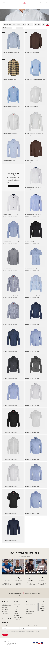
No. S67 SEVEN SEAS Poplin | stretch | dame (11, 52)
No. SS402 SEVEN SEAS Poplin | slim (9, 458)
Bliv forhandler (5, 615)
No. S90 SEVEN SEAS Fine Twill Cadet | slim (11, 295)
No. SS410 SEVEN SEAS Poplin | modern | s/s (33, 431)
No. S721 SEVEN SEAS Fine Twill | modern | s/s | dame (35, 268)
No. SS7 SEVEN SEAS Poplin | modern (9, 431)
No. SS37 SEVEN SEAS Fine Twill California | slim (34, 349)
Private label (28, 606)
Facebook (42, 606)
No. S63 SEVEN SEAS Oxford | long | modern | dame (35, 79)
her (31, 595)
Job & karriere (17, 615)
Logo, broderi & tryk (30, 604)
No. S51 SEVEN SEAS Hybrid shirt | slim (10, 160)
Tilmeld (5, 634)
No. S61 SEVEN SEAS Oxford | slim (31, 106)
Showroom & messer (18, 617)
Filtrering (6, 27)
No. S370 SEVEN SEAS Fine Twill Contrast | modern (34, 214)
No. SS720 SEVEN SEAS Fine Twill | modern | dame (12, 404)
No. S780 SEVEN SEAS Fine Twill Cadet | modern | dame (35, 295)
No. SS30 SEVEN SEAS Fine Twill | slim (32, 485)
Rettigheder (4, 611)
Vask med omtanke (30, 615)
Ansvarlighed (16, 606)
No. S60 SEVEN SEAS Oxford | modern (10, 133)
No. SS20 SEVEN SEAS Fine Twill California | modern (34, 512)
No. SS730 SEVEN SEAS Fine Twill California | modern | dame (35, 377)
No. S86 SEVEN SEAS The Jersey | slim (32, 241)
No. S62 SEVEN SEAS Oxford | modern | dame (11, 106)
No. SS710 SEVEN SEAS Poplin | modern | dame (34, 404)
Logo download (29, 613)
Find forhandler (5, 613)
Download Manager (30, 611)
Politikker (16, 611)
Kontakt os (4, 616)
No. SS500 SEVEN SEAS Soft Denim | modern (11, 349)
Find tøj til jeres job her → (24, 556)
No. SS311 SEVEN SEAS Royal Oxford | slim (33, 458)
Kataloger (16, 613)
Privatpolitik (4, 607)
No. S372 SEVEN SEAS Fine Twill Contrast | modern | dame (35, 187)
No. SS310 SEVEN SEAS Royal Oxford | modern (11, 485)
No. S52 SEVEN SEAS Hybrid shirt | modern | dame (34, 133)
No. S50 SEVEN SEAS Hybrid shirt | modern (33, 160)
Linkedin (42, 604)
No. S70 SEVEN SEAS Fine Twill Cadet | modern (11, 322)
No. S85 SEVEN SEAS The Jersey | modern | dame (12, 241)
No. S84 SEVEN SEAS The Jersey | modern (10, 268)
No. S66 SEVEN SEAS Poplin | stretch (32, 52)
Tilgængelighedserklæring (7, 618)
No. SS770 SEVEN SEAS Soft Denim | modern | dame (35, 322)
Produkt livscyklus (17, 609)
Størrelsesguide (5, 609)
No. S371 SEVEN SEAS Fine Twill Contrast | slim (11, 214)
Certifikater (16, 608)
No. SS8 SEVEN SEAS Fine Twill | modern (10, 539)
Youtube (42, 610)
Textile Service (17, 619)
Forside (4, 6)
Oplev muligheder (13, 185)
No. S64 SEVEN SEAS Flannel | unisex (9, 79)
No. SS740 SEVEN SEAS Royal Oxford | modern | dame (13, 377)
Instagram (42, 608)
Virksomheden (17, 604)
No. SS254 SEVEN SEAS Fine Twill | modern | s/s (11, 512)
